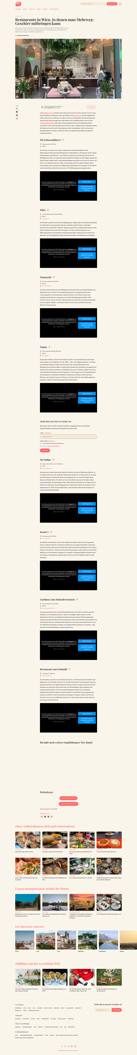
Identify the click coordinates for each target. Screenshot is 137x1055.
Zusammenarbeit (27, 1027)
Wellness (53, 1018)
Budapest (78, 1008)
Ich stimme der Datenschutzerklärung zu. (53, 443)
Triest (25, 1010)
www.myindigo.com (47, 468)
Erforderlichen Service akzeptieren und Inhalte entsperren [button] (87, 188)
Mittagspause (48, 113)
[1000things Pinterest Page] (75, 1046)
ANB (65, 1027)
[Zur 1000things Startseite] (18, 3)
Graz (29, 1008)
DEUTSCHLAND (48, 1008)
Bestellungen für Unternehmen (24, 1037)
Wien (24, 1008)
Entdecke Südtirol (34, 1010)
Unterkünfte (45, 1018)
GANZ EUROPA (70, 1008)
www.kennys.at (46, 538)
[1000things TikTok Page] (68, 1046)
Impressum (71, 1027)
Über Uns (17, 1027)
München (56, 1008)
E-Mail (45, 433)
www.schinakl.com (47, 675)
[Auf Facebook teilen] (17, 115)
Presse (52, 1035)
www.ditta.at (45, 218)
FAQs (46, 1035)
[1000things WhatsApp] (62, 1046)
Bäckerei (78, 115)
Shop (16, 1035)
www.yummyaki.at (47, 286)
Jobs (35, 1027)
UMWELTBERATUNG (47, 123)
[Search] (81, 3)
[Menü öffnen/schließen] (120, 3)
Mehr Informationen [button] (59, 189)
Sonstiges (71, 1018)
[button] (17, 118)
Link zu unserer (50, 446)
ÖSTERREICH (18, 1008)
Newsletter (113, 3)
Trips (38, 1018)
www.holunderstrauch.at (48, 608)
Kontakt (40, 1027)
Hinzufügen (91, 107)
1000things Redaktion (23, 35)
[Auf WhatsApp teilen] (17, 108)
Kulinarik (18, 1018)
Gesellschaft (62, 1018)
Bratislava (18, 1010)
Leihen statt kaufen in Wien (68, 803)
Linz (34, 1008)
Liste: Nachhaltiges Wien (68, 798)
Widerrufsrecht (38, 1035)
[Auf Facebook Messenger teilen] (17, 112)
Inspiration (18, 16)
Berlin (62, 1008)
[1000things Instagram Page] (65, 1046)
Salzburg (39, 1008)
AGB (61, 1027)
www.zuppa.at (46, 355)
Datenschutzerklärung (54, 446)
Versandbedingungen (26, 1035)
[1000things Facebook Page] (71, 1046)
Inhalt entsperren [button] (86, 181)
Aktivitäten (26, 1018)
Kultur (33, 1018)
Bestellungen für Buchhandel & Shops (67, 1035)
